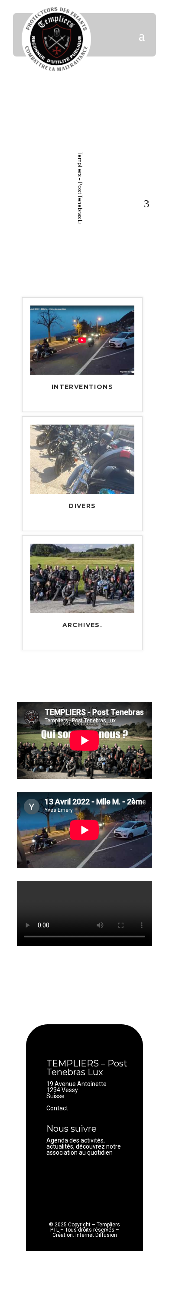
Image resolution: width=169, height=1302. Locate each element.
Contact (57, 1108)
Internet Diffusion (96, 1235)
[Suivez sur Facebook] (53, 1175)
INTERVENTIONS (82, 387)
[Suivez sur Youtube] (71, 1175)
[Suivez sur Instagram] (88, 1175)
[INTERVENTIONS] (82, 372)
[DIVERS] (82, 491)
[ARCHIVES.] (82, 611)
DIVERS (82, 506)
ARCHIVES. (82, 625)
